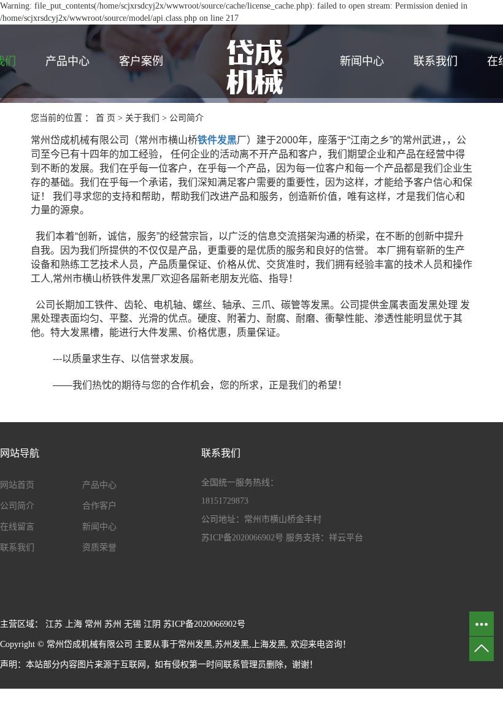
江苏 (54, 624)
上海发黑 (269, 644)
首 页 (105, 118)
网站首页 (17, 485)
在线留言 (17, 526)
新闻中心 (362, 61)
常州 (93, 624)
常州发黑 (195, 644)
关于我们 (142, 118)
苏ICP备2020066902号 (242, 537)
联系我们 (435, 61)
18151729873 (224, 500)
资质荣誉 (99, 547)
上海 (73, 624)
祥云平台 (346, 537)
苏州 (112, 624)
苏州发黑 (232, 644)
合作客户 (99, 505)
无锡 (132, 624)
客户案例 (141, 61)
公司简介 (17, 505)
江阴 (152, 624)
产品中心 (67, 61)
